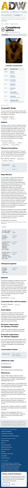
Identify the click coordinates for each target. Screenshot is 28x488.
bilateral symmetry (7, 160)
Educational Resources (6, 447)
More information (16, 355)
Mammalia (12, 84)
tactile (17, 304)
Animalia (7, 23)
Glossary (3, 451)
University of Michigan (6, 431)
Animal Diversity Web (14, 12)
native (12, 118)
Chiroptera (12, 88)
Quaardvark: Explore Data (7, 453)
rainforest (5, 144)
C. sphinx (11, 177)
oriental (4, 118)
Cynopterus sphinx (14, 23)
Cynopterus (13, 96)
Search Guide (4, 20)
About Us (3, 442)
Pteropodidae (13, 92)
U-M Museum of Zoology (7, 433)
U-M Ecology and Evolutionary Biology (10, 436)
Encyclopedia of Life (6, 363)
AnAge (13, 166)
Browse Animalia (5, 440)
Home (2, 23)
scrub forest (15, 144)
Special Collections (5, 449)
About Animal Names (6, 445)
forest (19, 142)
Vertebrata (13, 80)
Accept (6, 484)
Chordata (12, 75)
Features (5, 35)
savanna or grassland (8, 142)
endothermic (20, 158)
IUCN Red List (6, 354)
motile (13, 298)
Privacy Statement (5, 458)
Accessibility (4, 456)
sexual (4, 226)
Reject (13, 484)
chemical (4, 306)
